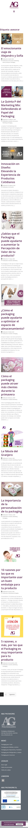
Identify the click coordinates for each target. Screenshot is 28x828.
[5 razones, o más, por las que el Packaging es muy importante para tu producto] (12, 626)
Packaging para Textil (6, 744)
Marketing (16, 60)
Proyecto (20, 460)
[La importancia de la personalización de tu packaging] (12, 489)
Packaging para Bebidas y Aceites (9, 747)
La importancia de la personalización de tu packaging (11, 506)
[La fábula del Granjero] (12, 436)
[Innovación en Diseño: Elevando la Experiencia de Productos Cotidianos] (12, 153)
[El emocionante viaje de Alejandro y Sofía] (12, 38)
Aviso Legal (4, 764)
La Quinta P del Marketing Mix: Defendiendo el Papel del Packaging (11, 109)
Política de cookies (6, 770)
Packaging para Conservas (8, 755)
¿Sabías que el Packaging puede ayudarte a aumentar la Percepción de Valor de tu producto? (11, 244)
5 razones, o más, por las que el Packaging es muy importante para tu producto (12, 650)
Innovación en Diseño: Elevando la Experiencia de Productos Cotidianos (10, 173)
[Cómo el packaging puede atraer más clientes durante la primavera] (12, 364)
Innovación (11, 60)
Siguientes (12, 694)
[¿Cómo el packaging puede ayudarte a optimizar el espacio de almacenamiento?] (12, 295)
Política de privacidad (6, 767)
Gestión (10, 121)
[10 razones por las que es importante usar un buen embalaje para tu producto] (12, 554)
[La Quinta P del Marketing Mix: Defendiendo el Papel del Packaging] (12, 91)
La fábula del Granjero (9, 453)
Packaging (12, 62)
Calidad (10, 399)
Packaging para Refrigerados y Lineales (11, 752)
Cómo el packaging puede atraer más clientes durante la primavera (9, 385)
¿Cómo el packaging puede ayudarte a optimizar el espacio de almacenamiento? (12, 319)
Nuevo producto (6, 62)
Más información (10, 824)
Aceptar (19, 824)
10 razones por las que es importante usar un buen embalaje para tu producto (12, 579)
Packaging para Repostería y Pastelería (11, 749)
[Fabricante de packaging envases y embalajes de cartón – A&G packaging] (14, 5)
